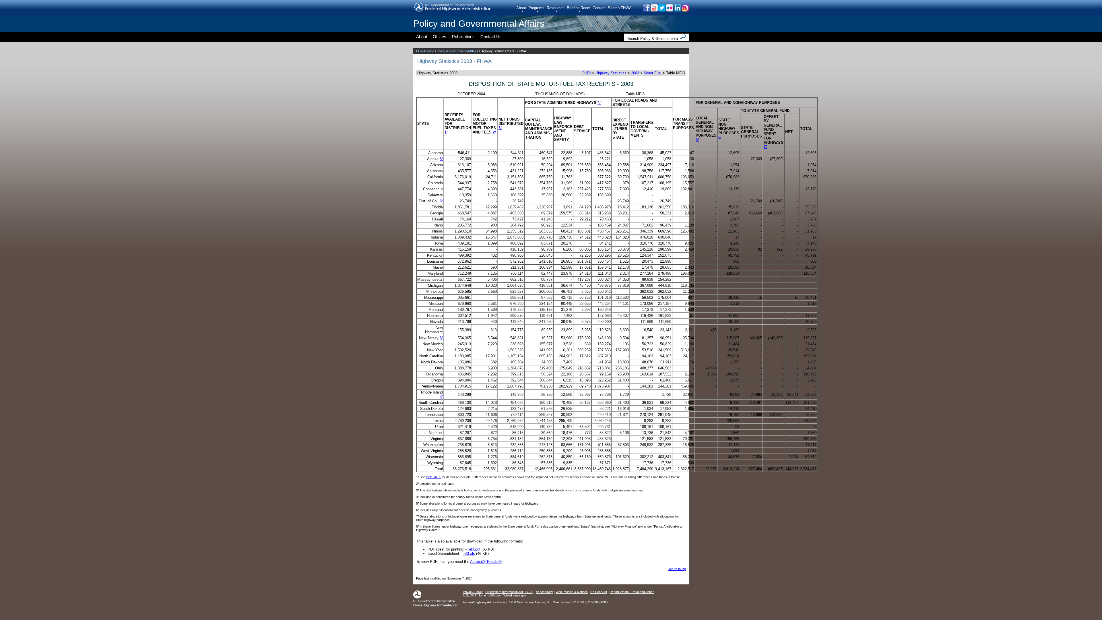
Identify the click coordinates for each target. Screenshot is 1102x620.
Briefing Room (578, 8)
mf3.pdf (474, 549)
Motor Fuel (652, 73)
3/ (500, 128)
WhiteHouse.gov (514, 595)
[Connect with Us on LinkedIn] (677, 9)
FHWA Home (425, 51)
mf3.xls (469, 553)
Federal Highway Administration (485, 602)
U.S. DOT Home (474, 595)
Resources (555, 8)
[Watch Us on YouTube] (654, 9)
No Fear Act (598, 592)
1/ (446, 132)
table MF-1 (433, 477)
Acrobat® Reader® (486, 561)
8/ (441, 159)
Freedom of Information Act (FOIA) (509, 592)
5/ (697, 139)
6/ (719, 137)
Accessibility (544, 592)
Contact (599, 8)
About (521, 8)
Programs (536, 8)
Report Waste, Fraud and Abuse (632, 592)
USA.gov (494, 595)
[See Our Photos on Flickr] (669, 9)
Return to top (677, 569)
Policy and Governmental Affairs (478, 23)
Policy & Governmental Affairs (457, 51)
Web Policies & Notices (572, 592)
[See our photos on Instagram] (685, 9)
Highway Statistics (610, 73)
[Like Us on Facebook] (646, 9)
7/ (765, 147)
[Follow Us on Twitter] (662, 9)
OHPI (586, 73)
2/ (494, 132)
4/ (599, 102)
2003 (635, 73)
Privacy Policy (473, 592)
